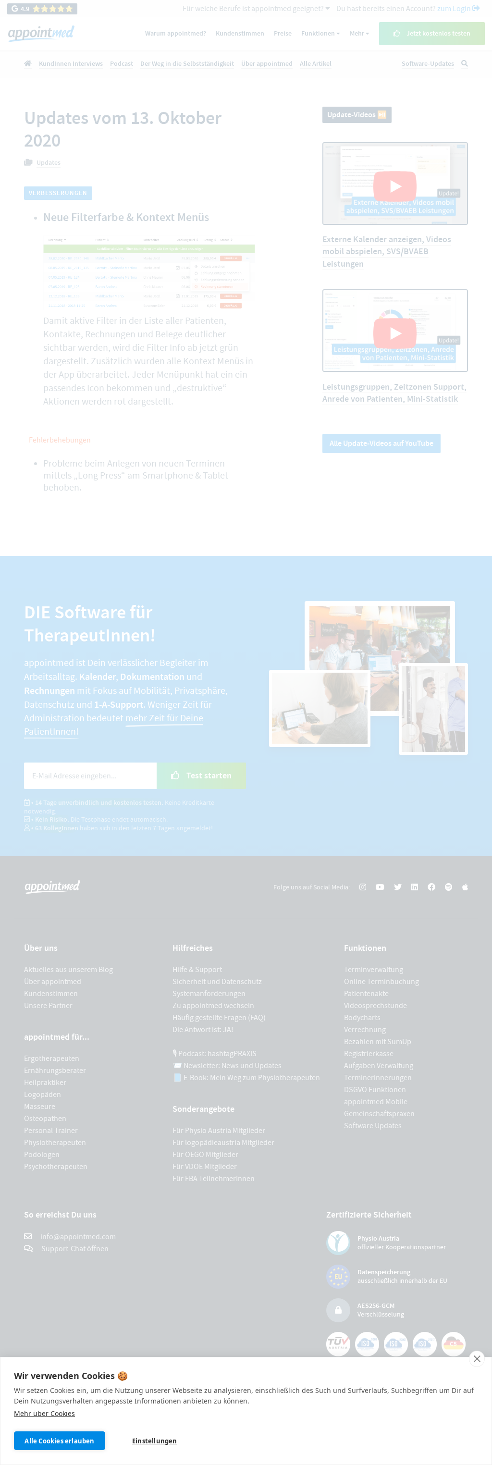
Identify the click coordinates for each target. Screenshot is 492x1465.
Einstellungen (154, 1441)
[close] (477, 1359)
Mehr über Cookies (44, 1413)
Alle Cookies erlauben (59, 1441)
